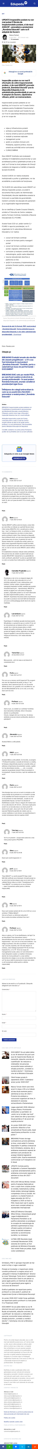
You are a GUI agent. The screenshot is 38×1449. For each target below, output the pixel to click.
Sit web (4, 1031)
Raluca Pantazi (14, 35)
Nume (4, 1014)
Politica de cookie (9, 1418)
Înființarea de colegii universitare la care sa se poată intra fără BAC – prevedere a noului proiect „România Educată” (18, 393)
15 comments (15, 39)
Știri (3, 13)
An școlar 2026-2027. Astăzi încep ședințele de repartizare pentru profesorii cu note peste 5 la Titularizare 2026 (19, 1300)
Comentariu (6, 989)
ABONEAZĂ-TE (19, 458)
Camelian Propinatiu (19, 571)
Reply (3, 510)
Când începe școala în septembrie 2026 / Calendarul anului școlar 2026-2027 (22, 1079)
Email (4, 1022)
